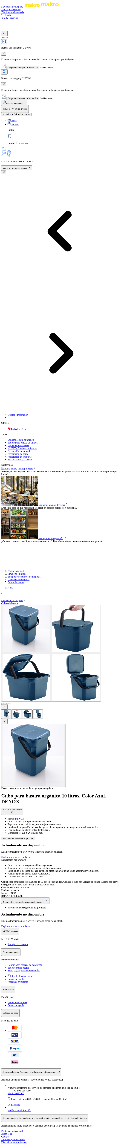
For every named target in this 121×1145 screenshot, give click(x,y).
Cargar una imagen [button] (16, 68)
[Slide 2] (5, 703)
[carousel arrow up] (4, 706)
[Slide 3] (7, 703)
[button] (60, 595)
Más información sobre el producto (18, 838)
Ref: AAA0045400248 (12, 809)
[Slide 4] (10, 703)
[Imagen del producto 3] (27, 714)
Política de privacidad (12, 1131)
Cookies (5, 1136)
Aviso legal (6, 1133)
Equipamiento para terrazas (51, 505)
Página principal (16, 571)
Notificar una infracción (19, 1110)
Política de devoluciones (20, 976)
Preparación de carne (18, 454)
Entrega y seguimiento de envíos (24, 970)
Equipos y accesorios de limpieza (24, 576)
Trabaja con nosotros (18, 944)
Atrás (10, 587)
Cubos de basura (16, 582)
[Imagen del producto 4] (37, 714)
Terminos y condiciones (13, 1139)
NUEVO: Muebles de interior (22, 448)
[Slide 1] (2, 703)
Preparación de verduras (20, 456)
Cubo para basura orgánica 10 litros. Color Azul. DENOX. (53, 798)
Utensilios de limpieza (18, 579)
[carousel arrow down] (4, 721)
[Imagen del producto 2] (17, 714)
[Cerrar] (3, 172)
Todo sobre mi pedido (18, 967)
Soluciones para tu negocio (21, 439)
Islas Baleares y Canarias (20, 459)
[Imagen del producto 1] (6, 714)
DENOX (19, 818)
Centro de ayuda (16, 979)
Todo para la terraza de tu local (23, 442)
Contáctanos (14, 1104)
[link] (64, 136)
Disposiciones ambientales (14, 1142)
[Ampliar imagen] (33, 755)
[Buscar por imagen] (4, 41)
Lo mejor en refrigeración (50, 538)
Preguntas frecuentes (18, 981)
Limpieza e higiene (17, 573)
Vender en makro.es (17, 1002)
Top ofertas (27, 468)
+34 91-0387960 (16, 1093)
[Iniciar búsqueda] (4, 72)
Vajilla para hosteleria (18, 445)
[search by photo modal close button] (3, 54)
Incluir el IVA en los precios (15, 169)
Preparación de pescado (19, 451)
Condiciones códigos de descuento (25, 965)
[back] (4, 33)
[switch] (16, 114)
